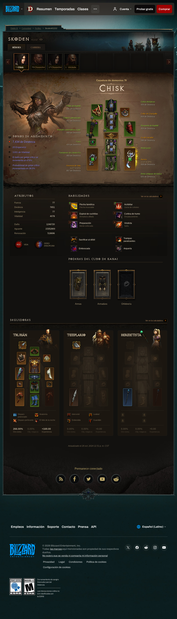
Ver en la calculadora (150, 196)
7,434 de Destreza (24, 141)
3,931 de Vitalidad (21, 152)
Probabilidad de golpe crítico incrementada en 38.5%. (26, 167)
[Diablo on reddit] (116, 479)
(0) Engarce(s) (19, 147)
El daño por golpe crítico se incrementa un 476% (25, 159)
